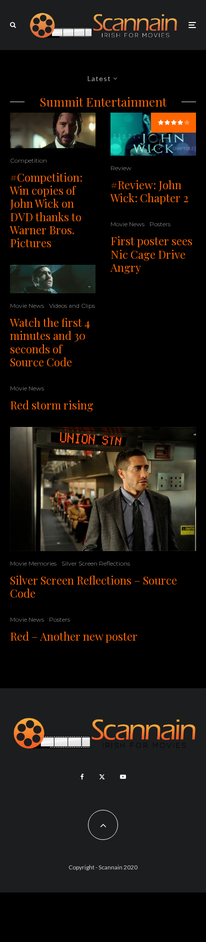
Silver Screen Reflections (96, 563)
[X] (102, 776)
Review (121, 168)
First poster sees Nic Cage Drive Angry (151, 254)
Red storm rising (52, 404)
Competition (28, 160)
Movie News (27, 305)
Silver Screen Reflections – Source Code (93, 587)
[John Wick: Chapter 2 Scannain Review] (53, 130)
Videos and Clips (72, 305)
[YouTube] (123, 776)
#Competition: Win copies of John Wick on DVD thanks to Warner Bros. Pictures (46, 210)
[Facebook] (82, 776)
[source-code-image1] (103, 489)
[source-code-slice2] (53, 279)
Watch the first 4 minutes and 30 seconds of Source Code (50, 342)
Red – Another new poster (74, 636)
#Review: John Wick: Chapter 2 (149, 191)
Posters (160, 224)
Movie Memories (33, 563)
